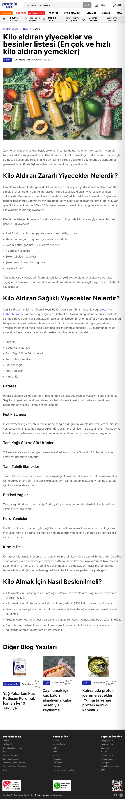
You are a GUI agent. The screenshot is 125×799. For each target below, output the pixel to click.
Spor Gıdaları (59, 744)
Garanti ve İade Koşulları (14, 762)
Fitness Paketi (107, 758)
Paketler (56, 766)
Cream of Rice (107, 744)
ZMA (103, 769)
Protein (56, 740)
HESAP (103, 5)
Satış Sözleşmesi (10, 758)
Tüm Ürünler (58, 762)
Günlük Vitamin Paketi (110, 766)
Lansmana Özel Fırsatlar (63, 769)
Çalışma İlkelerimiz (11, 755)
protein (104, 309)
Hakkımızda (8, 744)
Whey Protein (107, 740)
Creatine (105, 747)
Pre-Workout (107, 755)
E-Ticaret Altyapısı (42, 795)
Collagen (105, 762)
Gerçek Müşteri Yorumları (14, 766)
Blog (5, 769)
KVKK (5, 751)
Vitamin (56, 755)
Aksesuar (57, 758)
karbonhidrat (12, 314)
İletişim (6, 740)
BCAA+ (104, 751)
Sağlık (55, 747)
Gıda (55, 751)
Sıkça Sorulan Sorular (12, 747)
